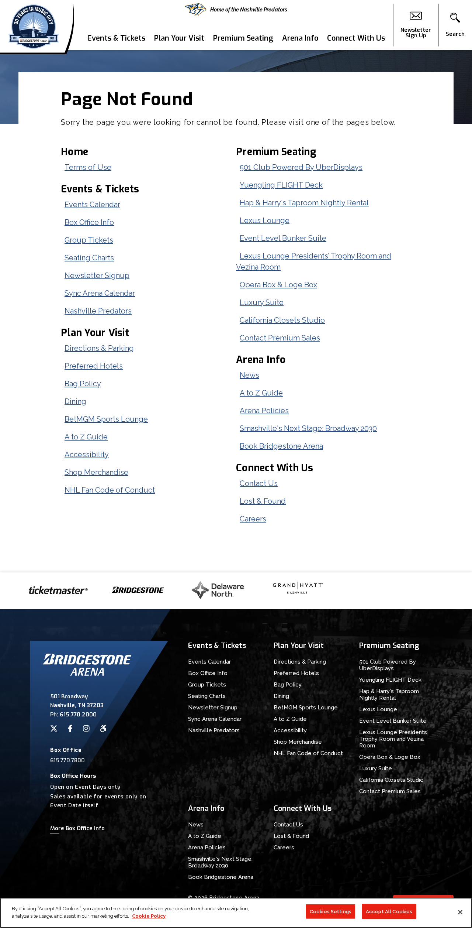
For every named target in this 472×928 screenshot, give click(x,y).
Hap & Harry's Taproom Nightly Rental (304, 202)
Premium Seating (243, 38)
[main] (236, 311)
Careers (253, 518)
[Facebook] (70, 728)
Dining (75, 401)
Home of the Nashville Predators (248, 10)
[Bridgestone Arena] (87, 673)
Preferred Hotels (94, 366)
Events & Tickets (116, 38)
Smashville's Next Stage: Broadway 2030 (308, 428)
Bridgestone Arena (33, 25)
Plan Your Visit (179, 38)
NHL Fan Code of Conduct (110, 490)
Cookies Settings (330, 911)
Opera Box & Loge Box (278, 284)
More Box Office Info (77, 828)
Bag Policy (83, 383)
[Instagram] (86, 728)
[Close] (460, 912)
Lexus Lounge (264, 220)
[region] (236, 913)
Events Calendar (92, 204)
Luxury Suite (262, 302)
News (249, 375)
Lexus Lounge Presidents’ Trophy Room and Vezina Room (393, 739)
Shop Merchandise (96, 472)
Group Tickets (89, 240)
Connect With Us (356, 38)
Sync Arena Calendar (100, 293)
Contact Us (259, 483)
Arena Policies (264, 410)
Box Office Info (89, 222)
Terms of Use (88, 167)
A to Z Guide (86, 436)
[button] (455, 25)
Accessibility (87, 454)
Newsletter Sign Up (415, 32)
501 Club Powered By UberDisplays (301, 167)
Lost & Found (263, 501)
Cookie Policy (149, 915)
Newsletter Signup (97, 275)
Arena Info (300, 38)
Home (74, 151)
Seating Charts (89, 257)
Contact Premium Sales (280, 337)
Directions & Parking (99, 348)
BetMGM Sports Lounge (106, 419)
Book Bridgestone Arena (281, 446)
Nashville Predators (98, 311)
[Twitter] (54, 728)
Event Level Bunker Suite (283, 238)
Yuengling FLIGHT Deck (281, 185)
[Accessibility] (103, 728)
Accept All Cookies (389, 911)
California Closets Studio (282, 320)
